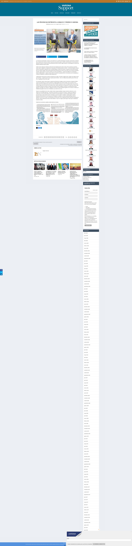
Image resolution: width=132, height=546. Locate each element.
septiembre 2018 (87, 464)
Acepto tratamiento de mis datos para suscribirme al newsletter (80, 544)
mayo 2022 (86, 354)
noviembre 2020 (87, 398)
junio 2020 (86, 410)
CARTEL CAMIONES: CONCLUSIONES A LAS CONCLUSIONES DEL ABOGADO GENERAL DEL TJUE (38, 173)
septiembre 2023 (87, 314)
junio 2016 (86, 530)
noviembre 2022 (87, 339)
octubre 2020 (86, 400)
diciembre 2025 (87, 250)
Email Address (87, 191)
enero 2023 (86, 334)
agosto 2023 (86, 316)
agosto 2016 (86, 525)
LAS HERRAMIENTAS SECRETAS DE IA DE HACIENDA (90, 48)
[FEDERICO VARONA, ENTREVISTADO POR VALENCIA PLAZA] (63, 166)
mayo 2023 (86, 324)
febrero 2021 (86, 390)
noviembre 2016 (87, 517)
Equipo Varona (53, 24)
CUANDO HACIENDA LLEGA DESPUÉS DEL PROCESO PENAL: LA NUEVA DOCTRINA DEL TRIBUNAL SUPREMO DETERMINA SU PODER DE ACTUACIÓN (91, 56)
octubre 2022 (86, 342)
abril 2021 (86, 385)
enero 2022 (86, 365)
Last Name (86, 197)
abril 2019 (86, 446)
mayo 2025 (86, 266)
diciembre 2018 (87, 456)
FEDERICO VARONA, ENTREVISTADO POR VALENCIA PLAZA (62, 172)
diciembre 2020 (87, 395)
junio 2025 (86, 263)
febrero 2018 (86, 481)
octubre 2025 (86, 255)
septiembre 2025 (87, 258)
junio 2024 (86, 291)
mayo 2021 (86, 382)
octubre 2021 (86, 372)
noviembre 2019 (87, 428)
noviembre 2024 (87, 281)
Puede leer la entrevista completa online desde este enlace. (47, 102)
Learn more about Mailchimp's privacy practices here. (91, 222)
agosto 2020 (86, 405)
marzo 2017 (86, 507)
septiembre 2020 (87, 403)
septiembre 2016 (87, 522)
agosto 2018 (86, 466)
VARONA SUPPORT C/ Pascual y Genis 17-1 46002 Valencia (87, 177)
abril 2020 (86, 415)
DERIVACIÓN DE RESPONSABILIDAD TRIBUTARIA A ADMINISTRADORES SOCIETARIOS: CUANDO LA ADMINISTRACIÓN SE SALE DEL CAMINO (75, 174)
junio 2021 (86, 380)
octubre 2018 (86, 461)
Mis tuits (84, 171)
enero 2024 (86, 304)
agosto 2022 (86, 347)
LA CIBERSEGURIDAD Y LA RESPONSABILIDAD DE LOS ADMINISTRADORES (88, 61)
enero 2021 (86, 392)
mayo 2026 (86, 238)
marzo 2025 (86, 271)
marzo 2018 (86, 479)
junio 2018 (86, 471)
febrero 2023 (86, 332)
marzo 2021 (86, 387)
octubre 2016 (86, 519)
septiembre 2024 (87, 286)
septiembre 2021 (87, 375)
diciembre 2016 (87, 514)
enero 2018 (86, 484)
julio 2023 (86, 319)
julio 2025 (86, 260)
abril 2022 (86, 357)
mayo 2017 (86, 502)
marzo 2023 (86, 329)
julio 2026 (86, 233)
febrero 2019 (86, 451)
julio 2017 (86, 497)
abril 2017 (86, 504)
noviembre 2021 (87, 370)
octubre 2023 (86, 311)
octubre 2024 (86, 283)
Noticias (63, 24)
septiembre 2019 (87, 433)
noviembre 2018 (87, 459)
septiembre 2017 (87, 494)
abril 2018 (86, 476)
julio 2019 (86, 438)
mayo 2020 (86, 413)
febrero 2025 (86, 273)
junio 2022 (86, 352)
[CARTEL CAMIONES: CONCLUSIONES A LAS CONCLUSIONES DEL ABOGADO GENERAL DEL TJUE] (39, 166)
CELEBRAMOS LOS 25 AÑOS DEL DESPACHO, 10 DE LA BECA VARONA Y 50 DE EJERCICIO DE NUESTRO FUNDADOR (51, 173)
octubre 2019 (86, 431)
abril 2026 (86, 240)
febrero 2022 (86, 362)
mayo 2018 (86, 474)
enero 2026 (86, 248)
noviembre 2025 (87, 253)
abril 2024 (86, 296)
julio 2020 (86, 408)
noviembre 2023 (87, 309)
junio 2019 (86, 441)
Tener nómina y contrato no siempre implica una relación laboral (91, 52)
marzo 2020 (86, 418)
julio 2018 (86, 469)
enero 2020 (86, 423)
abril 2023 (86, 326)
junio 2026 (86, 235)
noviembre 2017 (87, 489)
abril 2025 (86, 268)
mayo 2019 (86, 443)
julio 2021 (86, 377)
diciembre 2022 (87, 337)
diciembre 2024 (87, 278)
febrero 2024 (86, 301)
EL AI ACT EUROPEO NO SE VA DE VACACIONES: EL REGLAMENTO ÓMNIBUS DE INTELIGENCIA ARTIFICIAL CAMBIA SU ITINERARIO (91, 44)
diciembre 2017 (87, 486)
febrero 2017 (86, 509)
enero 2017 (86, 512)
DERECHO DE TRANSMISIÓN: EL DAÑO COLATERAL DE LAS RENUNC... (21, 1)
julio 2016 (86, 527)
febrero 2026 (86, 245)
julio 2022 (86, 349)
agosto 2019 (86, 436)
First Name (86, 194)
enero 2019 (86, 453)
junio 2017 (86, 499)
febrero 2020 (86, 420)
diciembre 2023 (87, 306)
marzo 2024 (86, 299)
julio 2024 (86, 288)
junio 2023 (86, 321)
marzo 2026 (86, 243)
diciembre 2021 (87, 367)
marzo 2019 (86, 448)
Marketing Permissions (88, 201)
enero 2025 (86, 276)
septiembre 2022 (87, 344)
